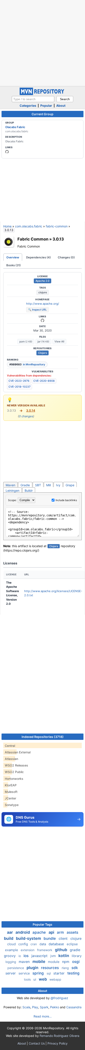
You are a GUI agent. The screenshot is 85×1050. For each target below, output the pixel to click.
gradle (75, 950)
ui (35, 979)
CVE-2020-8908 (44, 380)
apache (39, 932)
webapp (55, 979)
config (23, 944)
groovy (10, 956)
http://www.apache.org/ (42, 303)
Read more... (43, 1016)
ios (27, 956)
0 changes (26, 416)
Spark (44, 1007)
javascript (40, 956)
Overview (12, 257)
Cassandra (74, 1007)
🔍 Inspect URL (37, 309)
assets (72, 932)
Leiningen (12, 490)
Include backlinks (66, 500)
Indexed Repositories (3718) (43, 737)
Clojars (42, 352)
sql (49, 973)
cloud (12, 944)
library (77, 956)
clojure (42, 292)
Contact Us (37, 1043)
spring (38, 973)
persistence (16, 968)
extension (28, 950)
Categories (28, 105)
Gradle (25, 485)
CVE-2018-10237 (19, 386)
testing (73, 973)
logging (11, 962)
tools (28, 979)
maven (25, 961)
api (52, 932)
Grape (70, 485)
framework (45, 950)
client (64, 938)
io (20, 956)
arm (61, 932)
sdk (74, 968)
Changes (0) (66, 257)
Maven (10, 485)
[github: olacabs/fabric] (42, 320)
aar (10, 932)
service (25, 973)
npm (66, 961)
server (11, 973)
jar (43, 341)
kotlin (64, 955)
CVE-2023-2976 (18, 380)
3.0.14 (30, 410)
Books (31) (13, 265)
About (60, 105)
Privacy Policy (58, 1043)
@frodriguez (59, 998)
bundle (50, 938)
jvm (53, 956)
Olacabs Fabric (15, 127)
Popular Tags (42, 924)
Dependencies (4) (38, 257)
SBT (38, 485)
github (61, 949)
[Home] (42, 94)
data (43, 944)
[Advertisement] (42, 42)
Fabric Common (32, 239)
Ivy (58, 485)
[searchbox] (33, 99)
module (54, 962)
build (9, 938)
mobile (39, 961)
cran (34, 944)
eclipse (72, 944)
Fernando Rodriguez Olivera (59, 1036)
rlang (66, 968)
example (12, 950)
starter (59, 973)
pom (25, 341)
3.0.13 (58, 239)
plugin (33, 967)
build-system (29, 938)
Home (7, 226)
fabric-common (57, 226)
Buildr (29, 490)
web (43, 979)
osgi (76, 961)
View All (59, 341)
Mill (48, 485)
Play (35, 1007)
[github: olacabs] (7, 151)
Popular (46, 105)
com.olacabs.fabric (28, 226)
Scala (26, 1007)
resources (50, 968)
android (23, 932)
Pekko (54, 1007)
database (57, 944)
